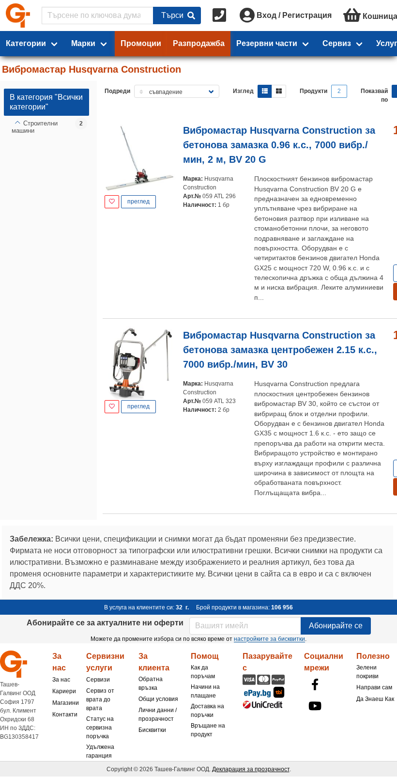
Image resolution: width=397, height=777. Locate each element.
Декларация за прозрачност (251, 769)
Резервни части (266, 43)
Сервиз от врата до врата (100, 699)
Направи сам (374, 687)
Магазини (65, 702)
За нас (61, 679)
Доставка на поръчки (207, 710)
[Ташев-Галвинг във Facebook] (314, 684)
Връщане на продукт (208, 730)
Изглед (243, 91)
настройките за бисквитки (269, 639)
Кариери (64, 691)
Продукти (313, 91)
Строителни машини (35, 127)
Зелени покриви (367, 672)
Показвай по (374, 95)
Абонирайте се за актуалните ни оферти (105, 623)
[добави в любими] (112, 201)
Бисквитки (152, 730)
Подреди (117, 91)
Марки (83, 43)
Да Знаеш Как (375, 699)
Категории (26, 43)
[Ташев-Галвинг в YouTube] (314, 705)
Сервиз (336, 43)
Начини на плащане (205, 691)
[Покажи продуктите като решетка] (279, 91)
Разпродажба (199, 43)
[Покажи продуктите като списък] (265, 91)
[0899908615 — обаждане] (220, 15)
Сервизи (98, 679)
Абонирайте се (336, 626)
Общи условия (158, 699)
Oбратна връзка (150, 683)
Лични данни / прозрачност (157, 714)
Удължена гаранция (100, 751)
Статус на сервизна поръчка (100, 727)
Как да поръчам (203, 672)
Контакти (64, 714)
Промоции (141, 43)
